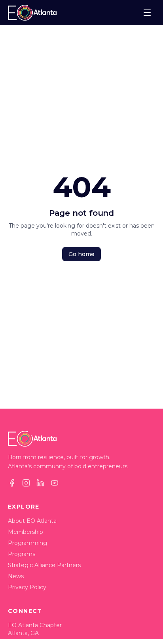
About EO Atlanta (32, 520)
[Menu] (147, 13)
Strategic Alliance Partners (44, 565)
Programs (21, 554)
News (16, 576)
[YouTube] (55, 483)
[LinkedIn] (40, 483)
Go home (81, 254)
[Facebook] (12, 483)
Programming (27, 543)
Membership (25, 531)
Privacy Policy (27, 587)
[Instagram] (26, 483)
